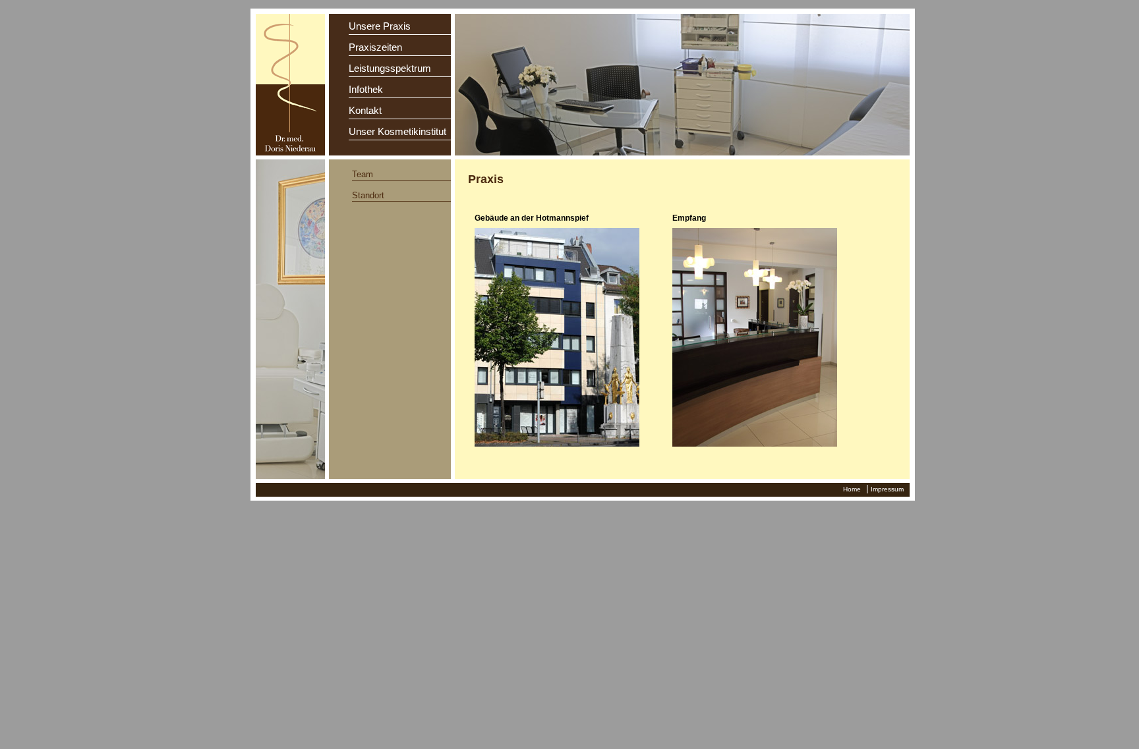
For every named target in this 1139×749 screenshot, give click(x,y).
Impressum (887, 489)
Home (852, 489)
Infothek (366, 89)
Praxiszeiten (375, 47)
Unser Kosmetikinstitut (397, 131)
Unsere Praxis (380, 26)
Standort (368, 195)
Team (362, 174)
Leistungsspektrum (390, 68)
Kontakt (365, 110)
